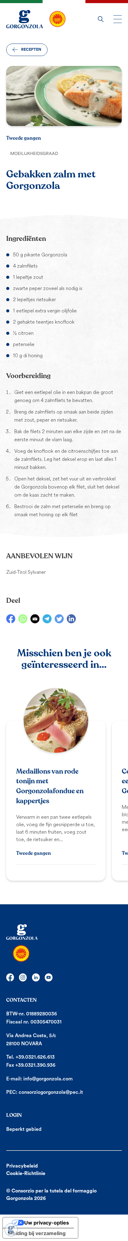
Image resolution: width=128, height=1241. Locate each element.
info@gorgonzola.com (48, 1078)
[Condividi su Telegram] (47, 618)
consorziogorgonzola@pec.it (51, 1092)
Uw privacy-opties (46, 1223)
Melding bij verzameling (37, 1233)
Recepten (31, 49)
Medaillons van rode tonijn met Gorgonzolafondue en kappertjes (50, 786)
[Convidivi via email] (34, 618)
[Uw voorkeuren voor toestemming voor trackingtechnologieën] (11, 1230)
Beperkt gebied (24, 1129)
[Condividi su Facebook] (10, 618)
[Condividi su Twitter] (59, 618)
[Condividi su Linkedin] (71, 618)
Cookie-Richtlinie (25, 1173)
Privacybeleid (22, 1166)
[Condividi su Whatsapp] (22, 618)
